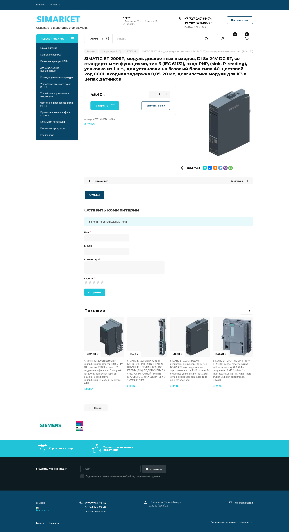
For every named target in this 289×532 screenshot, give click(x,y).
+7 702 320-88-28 (198, 23)
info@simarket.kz (244, 502)
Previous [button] (244, 311)
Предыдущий (101, 181)
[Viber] (225, 168)
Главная (40, 4)
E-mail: (88, 246)
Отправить (94, 292)
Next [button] (250, 311)
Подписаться (154, 469)
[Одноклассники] (215, 168)
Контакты (55, 4)
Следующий (237, 181)
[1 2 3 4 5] (168, 282)
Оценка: (89, 278)
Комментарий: (93, 259)
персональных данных (148, 476)
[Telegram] (220, 168)
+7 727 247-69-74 (198, 18)
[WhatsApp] (230, 168)
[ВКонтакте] (210, 168)
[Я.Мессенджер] (205, 168)
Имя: (87, 232)
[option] (217, 122)
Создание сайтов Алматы (223, 522)
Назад (98, 408)
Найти (206, 38)
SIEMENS (89, 124)
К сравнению (249, 90)
